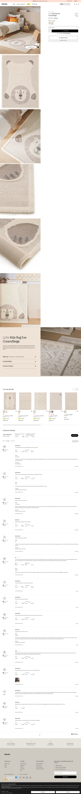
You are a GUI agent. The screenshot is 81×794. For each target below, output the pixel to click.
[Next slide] (77, 389)
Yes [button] (22, 466)
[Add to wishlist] (49, 31)
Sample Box (34, 4)
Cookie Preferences (39, 767)
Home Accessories (21, 4)
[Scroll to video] (38, 47)
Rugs (14, 4)
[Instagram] (27, 778)
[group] (9, 435)
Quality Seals (22, 768)
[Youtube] (24, 778)
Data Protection (38, 765)
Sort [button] (4, 440)
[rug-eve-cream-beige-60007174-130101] (65, 412)
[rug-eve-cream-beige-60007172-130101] (50, 412)
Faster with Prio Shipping (66, 33)
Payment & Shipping (39, 763)
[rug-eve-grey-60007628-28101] (52, 412)
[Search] (68, 4)
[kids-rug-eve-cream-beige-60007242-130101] (6, 412)
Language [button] (7, 440)
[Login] (76, 4)
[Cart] (78, 4)
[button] (17, 680)
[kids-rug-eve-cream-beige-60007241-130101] (4, 412)
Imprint (5, 767)
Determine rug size (23, 763)
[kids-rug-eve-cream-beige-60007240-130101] (34, 412)
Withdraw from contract (40, 768)
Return (5, 765)
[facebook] (30, 778)
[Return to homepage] (4, 4)
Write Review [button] (74, 435)
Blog (21, 770)
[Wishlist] (74, 4)
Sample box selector (64, 37)
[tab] (75, 441)
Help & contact (69, 1)
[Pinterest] (20, 778)
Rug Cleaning (22, 765)
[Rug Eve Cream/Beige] (56, 401)
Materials (21, 767)
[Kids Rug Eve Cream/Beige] (52, 23)
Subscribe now (65, 776)
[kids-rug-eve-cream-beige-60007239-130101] (19, 412)
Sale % (28, 4)
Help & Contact (6, 763)
